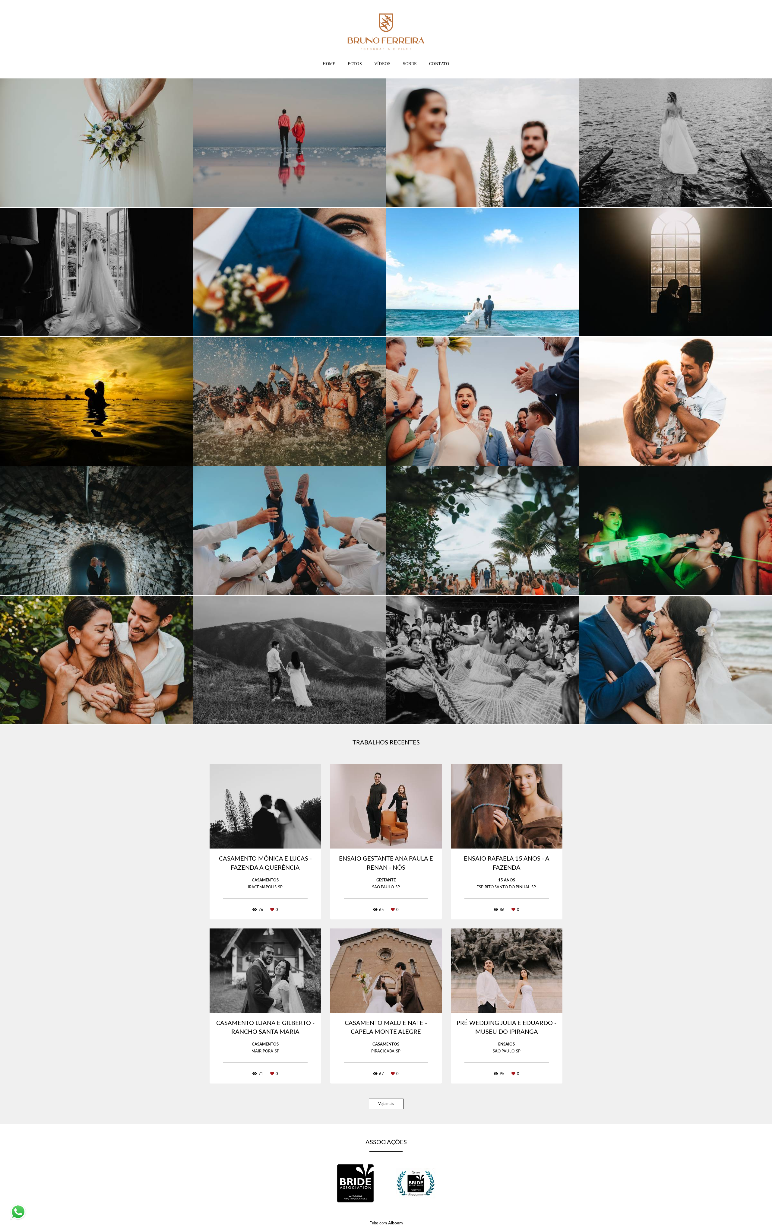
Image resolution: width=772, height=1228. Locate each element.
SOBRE (410, 64)
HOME (329, 64)
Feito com (386, 1223)
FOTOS (355, 64)
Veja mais (386, 1104)
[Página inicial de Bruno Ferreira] (386, 28)
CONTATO (439, 64)
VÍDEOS (382, 64)
